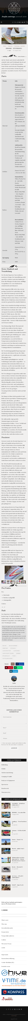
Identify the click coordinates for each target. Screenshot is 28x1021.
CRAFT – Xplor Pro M (17, 885)
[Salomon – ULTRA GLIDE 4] (5, 833)
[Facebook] (8, 1009)
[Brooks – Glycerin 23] (5, 869)
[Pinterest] (20, 22)
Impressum (4, 954)
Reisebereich (5, 788)
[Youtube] (22, 22)
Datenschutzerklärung (7, 958)
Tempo (14, 655)
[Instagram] (15, 22)
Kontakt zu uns (5, 966)
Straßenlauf (6, 655)
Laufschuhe (16, 650)
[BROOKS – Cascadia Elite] (5, 815)
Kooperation (5, 932)
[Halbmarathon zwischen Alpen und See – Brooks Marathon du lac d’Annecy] (5, 860)
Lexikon (3, 940)
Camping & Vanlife (6, 776)
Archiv (3, 947)
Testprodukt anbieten (7, 936)
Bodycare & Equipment (8, 780)
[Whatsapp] (12, 22)
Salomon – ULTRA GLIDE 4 (19, 831)
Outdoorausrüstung (7, 772)
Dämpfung (5, 648)
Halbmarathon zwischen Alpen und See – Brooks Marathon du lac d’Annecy (18, 859)
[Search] (26, 22)
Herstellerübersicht (7, 928)
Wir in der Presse (6, 943)
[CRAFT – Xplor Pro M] (5, 887)
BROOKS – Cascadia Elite (19, 812)
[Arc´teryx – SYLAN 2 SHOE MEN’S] (5, 878)
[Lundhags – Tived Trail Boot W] (5, 824)
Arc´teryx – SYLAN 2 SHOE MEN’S (17, 877)
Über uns (4, 924)
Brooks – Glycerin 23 (17, 867)
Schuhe (3, 768)
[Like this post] (13, 664)
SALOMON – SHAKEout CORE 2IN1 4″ (18, 804)
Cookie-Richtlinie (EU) (7, 962)
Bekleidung (4, 765)
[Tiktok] (17, 22)
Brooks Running (13, 645)
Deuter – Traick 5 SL (17, 839)
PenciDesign (14, 1015)
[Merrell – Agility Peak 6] (5, 851)
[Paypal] (24, 22)
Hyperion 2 (13, 648)
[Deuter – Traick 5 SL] (5, 842)
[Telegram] (19, 22)
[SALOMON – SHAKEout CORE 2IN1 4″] (5, 806)
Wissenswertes (5, 792)
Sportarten (4, 784)
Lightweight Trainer (8, 653)
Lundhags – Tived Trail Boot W (19, 822)
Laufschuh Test (6, 650)
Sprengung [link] (5, 257)
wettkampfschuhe (7, 658)
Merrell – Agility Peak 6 (18, 848)
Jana (10, 50)
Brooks (4, 645)
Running (18, 653)
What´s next (4, 920)
